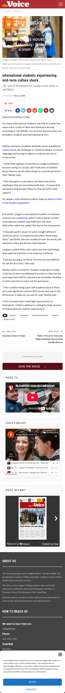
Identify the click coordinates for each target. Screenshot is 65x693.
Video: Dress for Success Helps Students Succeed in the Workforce (49, 339)
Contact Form (8, 629)
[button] (60, 654)
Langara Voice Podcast (14, 478)
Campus (13, 315)
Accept (32, 682)
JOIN (29, 366)
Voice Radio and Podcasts (33, 478)
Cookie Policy (31, 689)
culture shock (9, 149)
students (55, 315)
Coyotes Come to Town (13, 335)
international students (40, 315)
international (24, 315)
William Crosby (9, 319)
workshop (22, 217)
